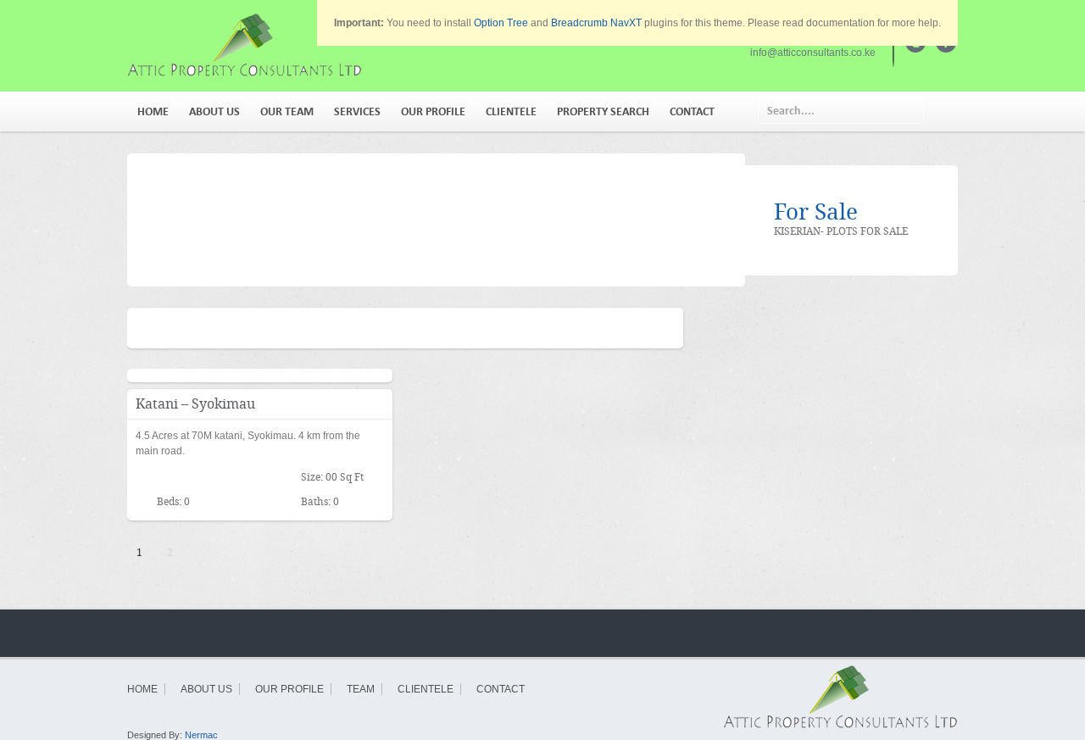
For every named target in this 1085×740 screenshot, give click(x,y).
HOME (153, 111)
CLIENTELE (511, 111)
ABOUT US (214, 111)
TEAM (361, 689)
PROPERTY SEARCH (603, 111)
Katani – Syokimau (195, 404)
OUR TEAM (287, 111)
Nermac (201, 735)
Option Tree (501, 23)
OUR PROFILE (433, 111)
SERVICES (357, 111)
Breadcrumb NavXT (596, 23)
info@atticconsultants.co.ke (813, 52)
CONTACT (692, 111)
